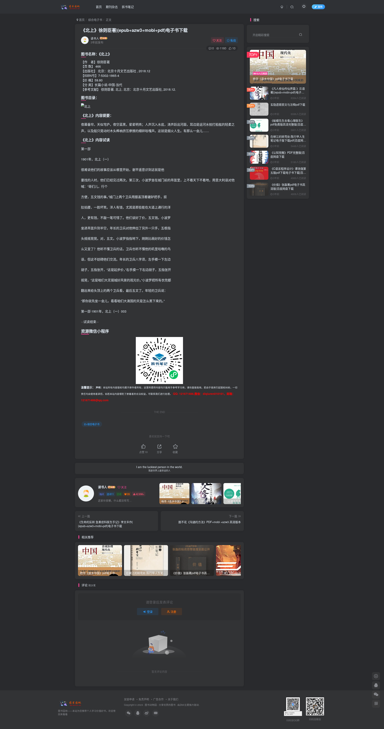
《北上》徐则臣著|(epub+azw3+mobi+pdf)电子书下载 (134, 30)
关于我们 (173, 699)
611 (112, 494)
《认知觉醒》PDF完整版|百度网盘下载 (287, 154)
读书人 (95, 38)
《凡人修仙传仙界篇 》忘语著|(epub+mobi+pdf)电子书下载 (287, 92)
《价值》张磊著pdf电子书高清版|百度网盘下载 (287, 187)
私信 (233, 40)
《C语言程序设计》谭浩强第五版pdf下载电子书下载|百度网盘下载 (288, 172)
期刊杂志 (112, 7)
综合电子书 (95, 20)
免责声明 (144, 699)
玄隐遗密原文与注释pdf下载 (287, 104)
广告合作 (158, 699)
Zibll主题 (184, 704)
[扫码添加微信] (376, 695)
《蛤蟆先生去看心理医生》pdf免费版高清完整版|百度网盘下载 (288, 124)
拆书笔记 (128, 7)
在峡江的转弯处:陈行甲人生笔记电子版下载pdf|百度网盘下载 (288, 140)
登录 (150, 612)
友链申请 (129, 699)
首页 (99, 7)
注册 (173, 612)
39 (128, 494)
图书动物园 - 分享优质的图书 (160, 704)
